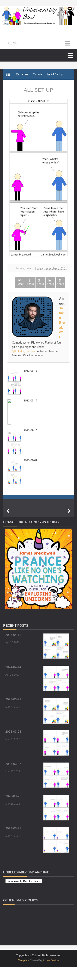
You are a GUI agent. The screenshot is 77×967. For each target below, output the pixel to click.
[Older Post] (69, 511)
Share (30, 283)
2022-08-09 (30, 460)
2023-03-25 (13, 828)
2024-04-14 (13, 667)
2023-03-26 (13, 796)
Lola (28, 268)
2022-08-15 (30, 430)
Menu (12, 43)
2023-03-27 (13, 764)
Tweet (20, 283)
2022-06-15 (30, 370)
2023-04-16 (13, 634)
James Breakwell (62, 322)
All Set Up (38, 90)
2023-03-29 (13, 699)
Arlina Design (51, 960)
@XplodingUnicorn (23, 351)
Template (23, 960)
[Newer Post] (8, 511)
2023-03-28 (13, 731)
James (20, 268)
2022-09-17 (30, 400)
